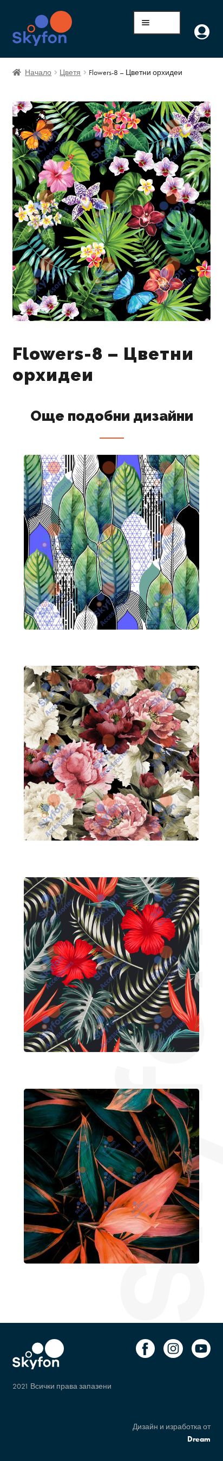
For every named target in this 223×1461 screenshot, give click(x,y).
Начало (38, 72)
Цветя (70, 72)
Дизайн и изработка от (172, 1433)
